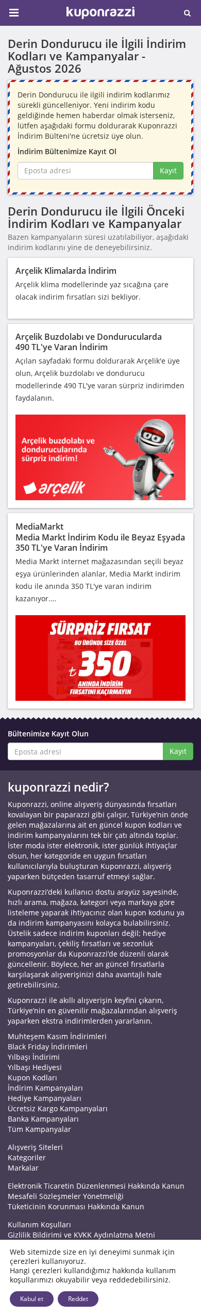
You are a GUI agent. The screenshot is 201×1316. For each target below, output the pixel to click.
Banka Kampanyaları (43, 1119)
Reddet (78, 1298)
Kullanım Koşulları (39, 1224)
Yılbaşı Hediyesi (35, 1067)
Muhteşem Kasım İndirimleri (57, 1036)
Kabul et (31, 1298)
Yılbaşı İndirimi (34, 1057)
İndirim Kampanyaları (45, 1088)
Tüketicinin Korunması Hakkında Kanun (76, 1206)
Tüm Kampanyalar (39, 1129)
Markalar (23, 1168)
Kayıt (168, 170)
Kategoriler (27, 1157)
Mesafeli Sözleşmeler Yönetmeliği (66, 1196)
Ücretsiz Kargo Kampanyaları (58, 1108)
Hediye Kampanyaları (44, 1098)
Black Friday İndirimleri (48, 1046)
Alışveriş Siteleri (35, 1147)
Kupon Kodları (32, 1077)
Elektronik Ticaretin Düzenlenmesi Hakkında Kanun (96, 1186)
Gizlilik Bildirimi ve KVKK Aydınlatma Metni (81, 1235)
